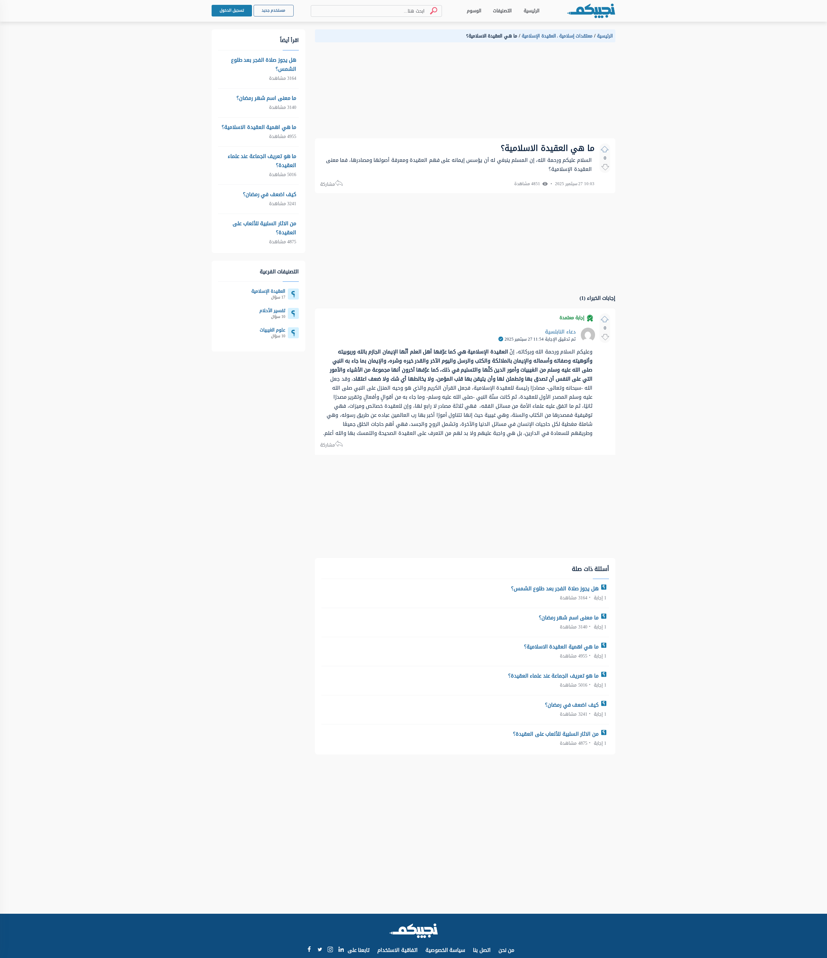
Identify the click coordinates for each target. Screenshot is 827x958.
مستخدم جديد (274, 10)
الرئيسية (531, 10)
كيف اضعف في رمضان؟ (572, 705)
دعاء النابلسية (560, 332)
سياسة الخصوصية (445, 950)
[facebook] (309, 950)
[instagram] (330, 950)
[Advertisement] (465, 93)
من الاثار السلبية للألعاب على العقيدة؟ (556, 734)
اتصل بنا (482, 950)
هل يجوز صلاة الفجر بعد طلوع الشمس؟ (555, 589)
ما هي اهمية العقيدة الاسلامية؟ (562, 647)
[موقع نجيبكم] (591, 11)
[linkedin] (341, 950)
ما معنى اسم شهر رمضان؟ (569, 618)
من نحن (506, 950)
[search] (430, 11)
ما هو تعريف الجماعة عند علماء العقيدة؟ (554, 676)
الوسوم (474, 10)
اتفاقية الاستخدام (397, 950)
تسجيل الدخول (232, 10)
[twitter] (320, 950)
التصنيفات (502, 10)
